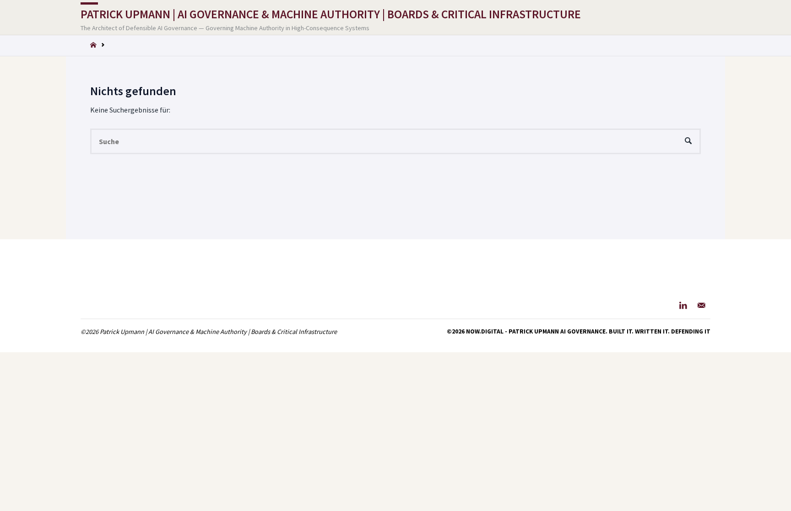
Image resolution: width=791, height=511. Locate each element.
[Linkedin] (683, 305)
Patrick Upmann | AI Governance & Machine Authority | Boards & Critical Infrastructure (331, 14)
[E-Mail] (701, 305)
